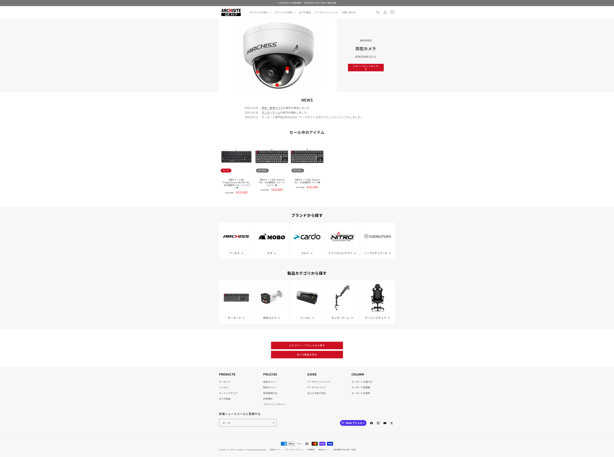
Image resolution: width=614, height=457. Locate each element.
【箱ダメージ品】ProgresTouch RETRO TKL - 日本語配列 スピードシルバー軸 (236, 183)
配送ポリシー (270, 387)
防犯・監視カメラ (272, 108)
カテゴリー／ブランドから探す (307, 345)
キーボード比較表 (360, 393)
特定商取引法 (270, 393)
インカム (305, 317)
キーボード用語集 (360, 387)
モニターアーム (271, 112)
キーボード (234, 317)
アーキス (234, 253)
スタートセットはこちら (366, 67)
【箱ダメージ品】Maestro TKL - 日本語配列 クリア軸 (307, 181)
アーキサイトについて (319, 381)
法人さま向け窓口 (316, 393)
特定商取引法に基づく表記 (345, 449)
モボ (269, 253)
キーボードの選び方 (361, 381)
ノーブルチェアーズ (375, 253)
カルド (305, 253)
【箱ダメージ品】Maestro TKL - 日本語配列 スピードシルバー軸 (272, 182)
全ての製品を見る (307, 354)
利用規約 (267, 398)
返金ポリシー (270, 381)
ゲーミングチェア (375, 317)
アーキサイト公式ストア (236, 449)
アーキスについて (316, 387)
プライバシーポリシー (275, 404)
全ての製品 (225, 398)
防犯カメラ (269, 317)
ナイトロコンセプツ (340, 253)
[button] (260, 12)
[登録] (272, 422)
